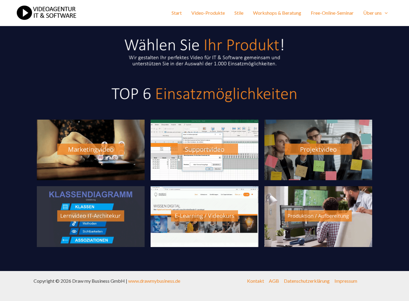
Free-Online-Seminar (332, 13)
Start (177, 13)
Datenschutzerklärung (307, 281)
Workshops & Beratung (277, 13)
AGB (274, 281)
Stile (238, 13)
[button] (385, 12)
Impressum (345, 281)
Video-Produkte (208, 13)
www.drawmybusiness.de (154, 281)
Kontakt (255, 281)
